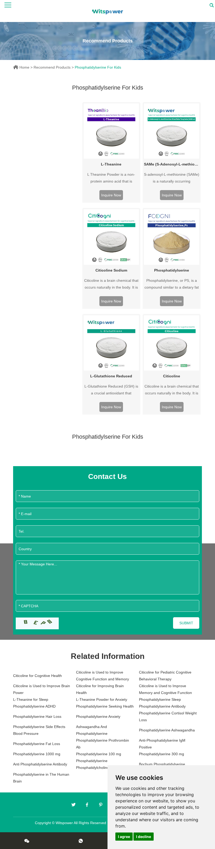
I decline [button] (143, 836)
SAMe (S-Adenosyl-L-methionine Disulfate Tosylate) (171, 164)
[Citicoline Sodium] (111, 236)
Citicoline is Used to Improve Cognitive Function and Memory (102, 675)
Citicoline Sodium (111, 270)
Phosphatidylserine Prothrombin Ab (102, 743)
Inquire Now (111, 195)
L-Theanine (111, 164)
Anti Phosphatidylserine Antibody (40, 764)
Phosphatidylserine (171, 270)
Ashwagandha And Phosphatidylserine (92, 730)
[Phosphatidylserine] (171, 237)
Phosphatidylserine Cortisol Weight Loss (168, 716)
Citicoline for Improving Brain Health (100, 689)
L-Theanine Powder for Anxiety (101, 699)
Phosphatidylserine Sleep (160, 699)
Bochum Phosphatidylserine (162, 764)
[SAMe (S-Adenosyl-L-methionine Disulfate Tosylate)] (171, 131)
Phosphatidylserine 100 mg (98, 754)
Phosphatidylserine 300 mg (161, 754)
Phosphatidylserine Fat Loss (36, 744)
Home (24, 67)
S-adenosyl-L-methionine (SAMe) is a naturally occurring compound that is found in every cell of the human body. (171, 178)
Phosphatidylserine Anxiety (98, 716)
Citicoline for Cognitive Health (37, 676)
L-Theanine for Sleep (30, 699)
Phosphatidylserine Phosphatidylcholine (92, 764)
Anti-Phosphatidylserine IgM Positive (162, 743)
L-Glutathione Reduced (111, 376)
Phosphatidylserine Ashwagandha (167, 730)
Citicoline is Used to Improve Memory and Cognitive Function (165, 689)
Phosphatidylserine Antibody (162, 706)
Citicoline (171, 376)
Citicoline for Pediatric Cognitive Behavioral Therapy (165, 675)
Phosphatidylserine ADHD (34, 706)
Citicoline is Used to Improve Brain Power (41, 689)
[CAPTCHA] (37, 623)
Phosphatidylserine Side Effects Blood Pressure (39, 730)
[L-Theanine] (111, 131)
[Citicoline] (171, 343)
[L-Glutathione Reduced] (111, 343)
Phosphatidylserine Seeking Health (105, 706)
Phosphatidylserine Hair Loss (37, 716)
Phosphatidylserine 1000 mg (36, 754)
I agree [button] (124, 836)
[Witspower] (107, 11)
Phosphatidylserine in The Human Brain (41, 777)
